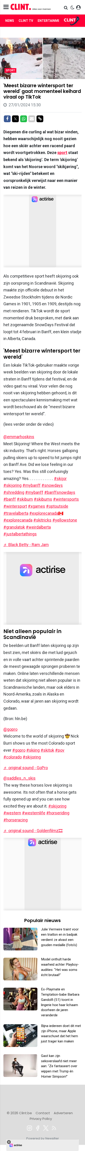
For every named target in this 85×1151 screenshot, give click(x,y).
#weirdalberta (38, 527)
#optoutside (57, 506)
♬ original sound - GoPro (25, 767)
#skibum (25, 499)
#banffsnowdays (59, 492)
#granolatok (14, 527)
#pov (59, 750)
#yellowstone (64, 520)
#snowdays (52, 485)
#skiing (33, 750)
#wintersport (15, 506)
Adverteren (63, 1113)
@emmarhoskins (18, 436)
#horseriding (57, 812)
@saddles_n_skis (19, 778)
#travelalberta (15, 513)
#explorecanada (17, 520)
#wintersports (66, 499)
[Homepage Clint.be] (30, 7)
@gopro (10, 729)
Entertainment (51, 20)
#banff (9, 499)
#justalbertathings (20, 534)
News (9, 20)
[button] (66, 7)
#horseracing (15, 820)
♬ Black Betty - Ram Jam (26, 544)
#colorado (12, 757)
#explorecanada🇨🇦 (46, 513)
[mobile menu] (6, 7)
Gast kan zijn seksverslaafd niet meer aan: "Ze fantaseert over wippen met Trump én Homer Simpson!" (59, 1066)
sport (62, 152)
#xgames (36, 506)
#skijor (60, 478)
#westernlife (33, 812)
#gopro (18, 750)
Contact (43, 1113)
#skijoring (12, 485)
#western (12, 812)
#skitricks (42, 520)
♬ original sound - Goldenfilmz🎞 (33, 830)
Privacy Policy (41, 1118)
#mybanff (31, 485)
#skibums (43, 499)
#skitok (47, 750)
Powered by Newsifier (42, 1138)
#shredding (13, 492)
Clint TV (26, 20)
